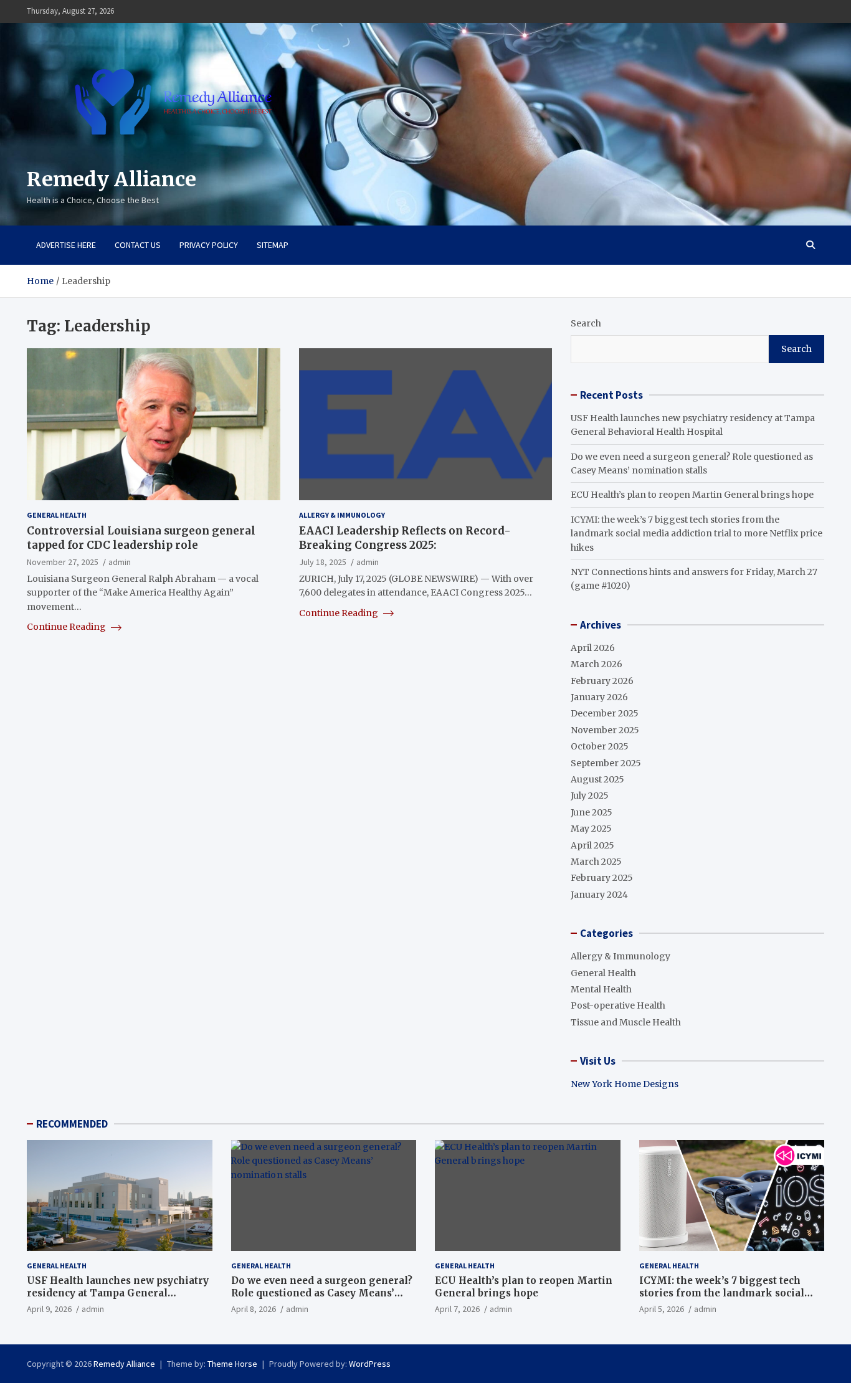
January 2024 (599, 894)
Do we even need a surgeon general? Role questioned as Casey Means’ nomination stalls (321, 1293)
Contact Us (138, 244)
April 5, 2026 (661, 1308)
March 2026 (596, 664)
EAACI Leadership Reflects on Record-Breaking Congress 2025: (405, 537)
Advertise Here (66, 244)
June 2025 (591, 812)
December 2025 (605, 713)
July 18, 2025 (322, 561)
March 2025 (596, 861)
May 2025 (591, 828)
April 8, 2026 (253, 1308)
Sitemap (272, 244)
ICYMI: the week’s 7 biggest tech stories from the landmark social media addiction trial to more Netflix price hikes (696, 533)
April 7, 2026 (457, 1308)
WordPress (370, 1363)
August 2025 (597, 779)
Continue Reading (67, 626)
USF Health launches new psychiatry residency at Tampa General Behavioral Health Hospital (118, 1293)
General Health (57, 515)
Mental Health (601, 989)
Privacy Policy (208, 244)
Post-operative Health (618, 1005)
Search (586, 323)
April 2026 (593, 647)
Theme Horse (232, 1363)
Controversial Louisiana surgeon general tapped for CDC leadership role (141, 537)
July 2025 (590, 795)
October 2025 (600, 746)
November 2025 (605, 730)
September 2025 (606, 763)
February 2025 (602, 877)
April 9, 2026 (49, 1308)
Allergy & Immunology (342, 515)
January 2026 (599, 697)
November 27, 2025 (62, 561)
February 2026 (602, 681)
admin (119, 561)
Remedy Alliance (111, 179)
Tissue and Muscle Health (626, 1022)
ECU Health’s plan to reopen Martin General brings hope (692, 494)
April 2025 (592, 845)
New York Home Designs (624, 1084)
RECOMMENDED (72, 1124)
